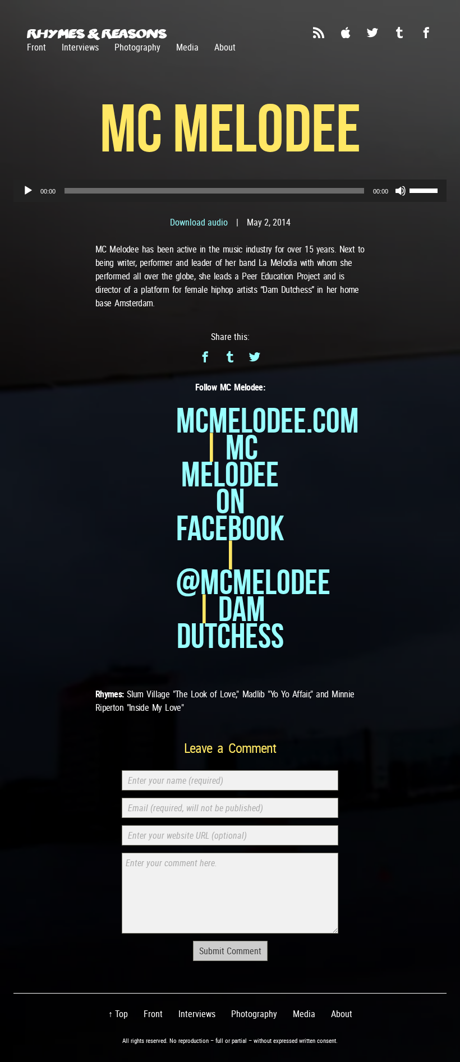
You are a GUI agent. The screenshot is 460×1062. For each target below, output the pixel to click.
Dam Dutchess (230, 622)
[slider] (425, 190)
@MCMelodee (253, 582)
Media (187, 47)
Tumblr (399, 32)
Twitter (372, 32)
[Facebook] (205, 357)
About (225, 47)
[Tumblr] (230, 357)
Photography (137, 47)
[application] (230, 191)
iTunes (345, 32)
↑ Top (118, 1014)
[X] (254, 357)
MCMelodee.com (267, 420)
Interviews (80, 47)
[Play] (28, 190)
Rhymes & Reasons (97, 33)
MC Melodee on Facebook (230, 488)
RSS (318, 32)
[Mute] (400, 190)
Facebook (426, 32)
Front (36, 47)
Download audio (199, 222)
